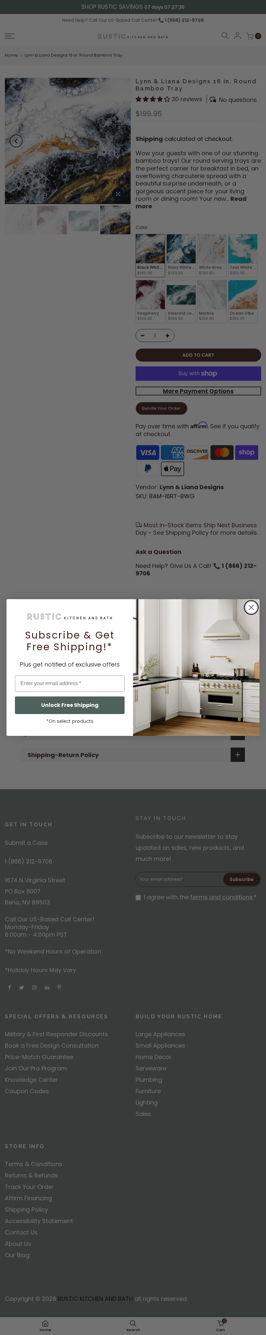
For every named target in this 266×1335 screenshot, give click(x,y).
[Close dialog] (251, 607)
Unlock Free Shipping (70, 705)
